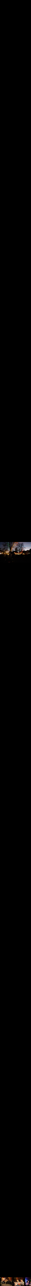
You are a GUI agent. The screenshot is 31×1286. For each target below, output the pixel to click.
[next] (28, 640)
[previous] (3, 640)
